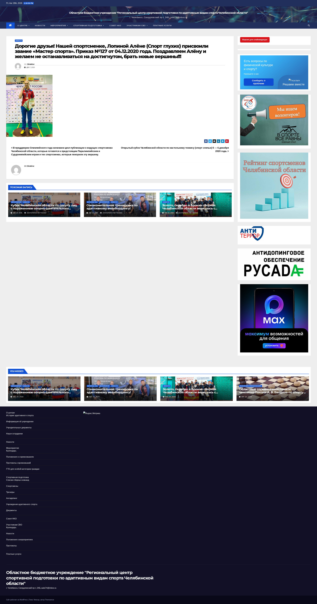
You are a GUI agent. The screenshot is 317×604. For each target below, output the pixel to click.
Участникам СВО (136, 25)
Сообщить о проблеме (258, 82)
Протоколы (11, 546)
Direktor (30, 64)
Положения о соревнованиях (250, 386)
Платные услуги (162, 25)
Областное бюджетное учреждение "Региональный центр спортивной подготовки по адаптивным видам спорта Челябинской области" (158, 12)
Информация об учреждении (19, 421)
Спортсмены (12, 486)
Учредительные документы (19, 428)
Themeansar (49, 600)
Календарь (11, 451)
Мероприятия (58, 25)
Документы (11, 510)
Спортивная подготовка (88, 25)
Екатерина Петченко (36, 213)
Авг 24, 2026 (94, 397)
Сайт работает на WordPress (17, 600)
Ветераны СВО (92, 202)
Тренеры (10, 492)
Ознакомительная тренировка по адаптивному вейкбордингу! (112, 206)
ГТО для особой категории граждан (22, 469)
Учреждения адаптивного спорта (21, 504)
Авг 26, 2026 (18, 397)
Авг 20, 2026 (246, 397)
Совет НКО (115, 25)
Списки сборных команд (17, 480)
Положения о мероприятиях (19, 540)
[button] (309, 25)
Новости (40, 25)
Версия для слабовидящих (254, 40)
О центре (22, 25)
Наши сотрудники (14, 434)
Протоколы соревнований (18, 463)
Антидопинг (11, 498)
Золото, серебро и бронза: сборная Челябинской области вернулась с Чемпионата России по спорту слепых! (192, 208)
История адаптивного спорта (20, 415)
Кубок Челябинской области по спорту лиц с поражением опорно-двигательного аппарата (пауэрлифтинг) (44, 208)
